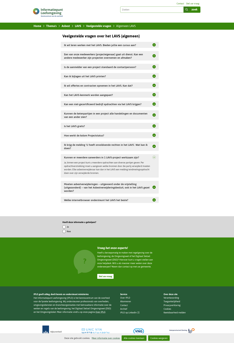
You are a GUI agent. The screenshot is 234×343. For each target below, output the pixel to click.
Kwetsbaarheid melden (175, 312)
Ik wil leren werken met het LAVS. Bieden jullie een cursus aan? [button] (100, 45)
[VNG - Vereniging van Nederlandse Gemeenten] (139, 331)
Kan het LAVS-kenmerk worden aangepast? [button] (88, 94)
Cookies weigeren (159, 338)
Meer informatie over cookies (106, 338)
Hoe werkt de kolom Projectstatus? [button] (84, 135)
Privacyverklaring (172, 305)
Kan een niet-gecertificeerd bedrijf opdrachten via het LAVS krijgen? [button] (102, 104)
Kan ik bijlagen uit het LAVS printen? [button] (85, 76)
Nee (69, 231)
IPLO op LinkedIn (129, 312)
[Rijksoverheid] (52, 331)
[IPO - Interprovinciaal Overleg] (182, 331)
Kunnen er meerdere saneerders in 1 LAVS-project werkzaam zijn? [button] (107, 157)
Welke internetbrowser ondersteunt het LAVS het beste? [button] (102, 200)
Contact (180, 3)
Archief (123, 309)
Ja (68, 227)
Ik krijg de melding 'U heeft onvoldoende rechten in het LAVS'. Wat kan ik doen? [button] (106, 146)
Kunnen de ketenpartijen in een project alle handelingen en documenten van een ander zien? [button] (105, 115)
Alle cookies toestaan (134, 338)
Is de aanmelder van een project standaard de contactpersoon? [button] (100, 67)
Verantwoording (171, 298)
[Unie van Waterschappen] (95, 331)
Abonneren (125, 301)
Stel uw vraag (192, 3)
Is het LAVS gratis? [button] (74, 126)
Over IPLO (100, 312)
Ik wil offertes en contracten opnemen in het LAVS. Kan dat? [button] (98, 85)
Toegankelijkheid (172, 301)
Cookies (167, 309)
